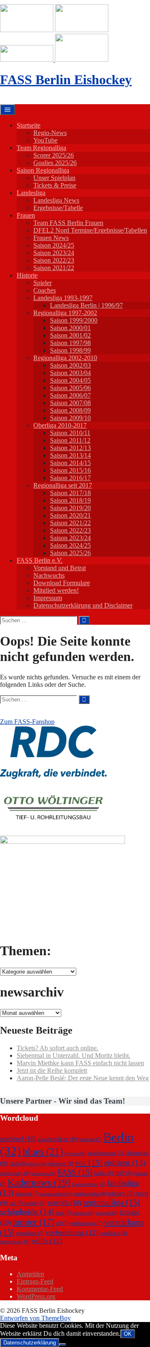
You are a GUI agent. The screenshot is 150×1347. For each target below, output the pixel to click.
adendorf (18, 1138)
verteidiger (30, 1233)
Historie (27, 275)
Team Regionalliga (41, 147)
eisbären (124, 1162)
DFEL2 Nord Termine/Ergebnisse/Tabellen (90, 230)
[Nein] (62, 1344)
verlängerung (86, 1223)
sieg (63, 1213)
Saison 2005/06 (70, 387)
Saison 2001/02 (70, 335)
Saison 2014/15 (70, 462)
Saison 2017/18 (70, 492)
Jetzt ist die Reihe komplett (52, 1070)
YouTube (45, 140)
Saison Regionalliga (43, 170)
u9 (62, 1223)
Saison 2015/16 (70, 470)
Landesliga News (56, 200)
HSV (123, 1173)
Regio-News (50, 132)
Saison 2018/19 (70, 500)
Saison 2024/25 (53, 245)
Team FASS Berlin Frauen (68, 222)
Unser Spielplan (54, 177)
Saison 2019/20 (70, 507)
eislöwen (44, 1173)
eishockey (15, 1173)
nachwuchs (90, 1193)
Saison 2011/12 (70, 440)
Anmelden (30, 1273)
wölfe (47, 1241)
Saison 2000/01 (70, 327)
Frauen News (51, 237)
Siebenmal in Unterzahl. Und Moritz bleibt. (73, 1055)
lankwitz (27, 1194)
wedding (113, 1233)
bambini (90, 1139)
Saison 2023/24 (53, 252)
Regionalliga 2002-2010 (65, 357)
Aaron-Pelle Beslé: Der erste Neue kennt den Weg (83, 1078)
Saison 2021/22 (53, 267)
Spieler (42, 282)
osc (16, 1203)
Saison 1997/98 (70, 342)
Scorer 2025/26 (53, 155)
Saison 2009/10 (70, 417)
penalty (35, 1203)
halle (103, 1173)
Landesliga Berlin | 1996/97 (86, 305)
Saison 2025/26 (70, 552)
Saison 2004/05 (70, 380)
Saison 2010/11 (70, 432)
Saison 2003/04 (70, 372)
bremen (75, 1153)
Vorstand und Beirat (59, 567)
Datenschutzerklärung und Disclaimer (82, 605)
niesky (121, 1193)
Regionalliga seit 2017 (62, 485)
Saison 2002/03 (70, 365)
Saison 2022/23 (53, 260)
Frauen (26, 215)
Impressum (47, 597)
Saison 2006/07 (70, 395)
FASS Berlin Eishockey (66, 79)
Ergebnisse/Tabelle (58, 207)
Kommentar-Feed (40, 1288)
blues (42, 1151)
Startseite (28, 125)
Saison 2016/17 (70, 477)
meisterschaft (56, 1194)
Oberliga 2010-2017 (60, 425)
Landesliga (31, 192)
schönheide (27, 1211)
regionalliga (111, 1202)
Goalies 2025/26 (55, 162)
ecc (88, 1162)
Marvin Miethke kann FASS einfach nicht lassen (80, 1063)
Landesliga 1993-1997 (62, 297)
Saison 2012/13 (70, 447)
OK (128, 1334)
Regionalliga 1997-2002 (65, 312)
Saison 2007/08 (70, 402)
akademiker (57, 1139)
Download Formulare (61, 582)
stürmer (83, 1213)
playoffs (64, 1202)
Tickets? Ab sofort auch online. (57, 1048)
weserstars (15, 1241)
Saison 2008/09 (70, 410)
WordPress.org (36, 1296)
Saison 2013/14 (70, 455)
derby (37, 1164)
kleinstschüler (88, 1184)
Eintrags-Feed (35, 1281)
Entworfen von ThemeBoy (35, 1318)
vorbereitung (71, 1232)
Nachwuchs (49, 575)
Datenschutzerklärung (29, 1342)
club (18, 1163)
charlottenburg (105, 1153)
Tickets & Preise (54, 185)
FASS (75, 1172)
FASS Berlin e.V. (39, 560)
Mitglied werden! (56, 590)
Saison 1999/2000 (74, 320)
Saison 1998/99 (70, 350)
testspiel (107, 1213)
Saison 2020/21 (70, 515)
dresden (60, 1163)
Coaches (44, 290)
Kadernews (39, 1182)
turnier (33, 1222)
